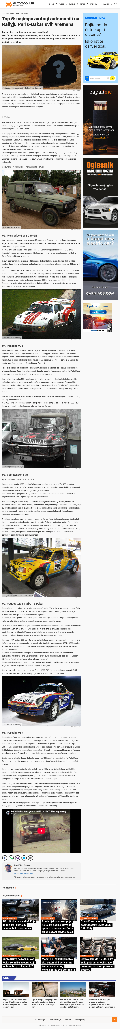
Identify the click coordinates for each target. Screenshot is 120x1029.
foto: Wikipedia (75, 469)
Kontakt (68, 1020)
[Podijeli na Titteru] (24, 858)
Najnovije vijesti (11, 895)
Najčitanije (8, 887)
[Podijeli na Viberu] (17, 858)
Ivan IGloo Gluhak (12, 14)
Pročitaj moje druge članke (24, 873)
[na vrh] (114, 1019)
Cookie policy (80, 1020)
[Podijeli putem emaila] (30, 858)
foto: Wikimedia (75, 229)
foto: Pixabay (76, 90)
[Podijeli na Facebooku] (4, 858)
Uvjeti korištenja (55, 1020)
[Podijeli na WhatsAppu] (11, 858)
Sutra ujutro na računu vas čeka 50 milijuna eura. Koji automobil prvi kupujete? (18, 962)
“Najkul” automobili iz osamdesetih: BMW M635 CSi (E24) (96, 925)
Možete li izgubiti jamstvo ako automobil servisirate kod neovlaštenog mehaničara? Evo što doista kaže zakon (58, 966)
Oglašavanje (40, 1020)
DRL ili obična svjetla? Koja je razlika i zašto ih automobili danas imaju (19, 925)
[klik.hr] (8, 978)
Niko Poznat (11, 918)
